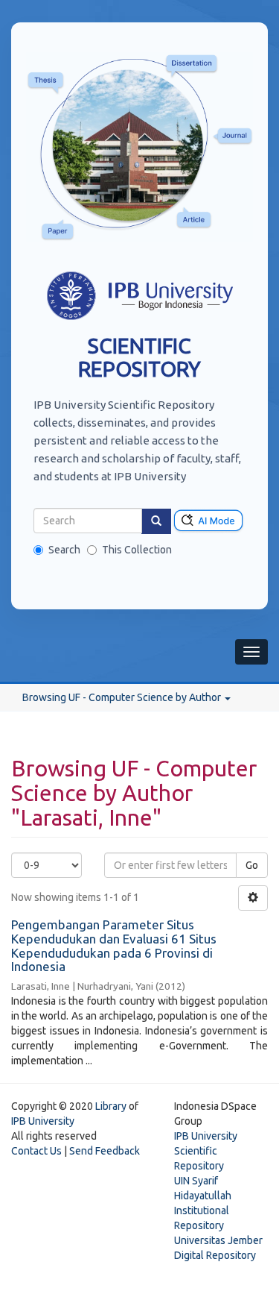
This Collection (137, 550)
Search (64, 550)
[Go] (156, 521)
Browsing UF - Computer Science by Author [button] (122, 697)
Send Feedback (104, 1151)
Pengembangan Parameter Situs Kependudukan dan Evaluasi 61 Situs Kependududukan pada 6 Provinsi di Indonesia (114, 945)
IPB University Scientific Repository (205, 1151)
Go (252, 865)
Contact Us (36, 1151)
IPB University (42, 1121)
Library (110, 1106)
